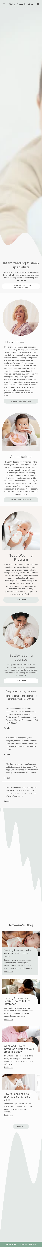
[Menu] (4, 4)
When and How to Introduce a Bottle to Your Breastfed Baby (19, 1048)
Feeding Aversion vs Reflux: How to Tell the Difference (17, 1001)
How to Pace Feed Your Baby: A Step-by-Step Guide (17, 1096)
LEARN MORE (21, 600)
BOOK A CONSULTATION (21, 500)
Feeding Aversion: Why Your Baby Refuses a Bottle (17, 953)
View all (21, 1126)
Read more (8, 971)
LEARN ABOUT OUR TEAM (21, 401)
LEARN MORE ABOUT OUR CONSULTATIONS (21, 286)
